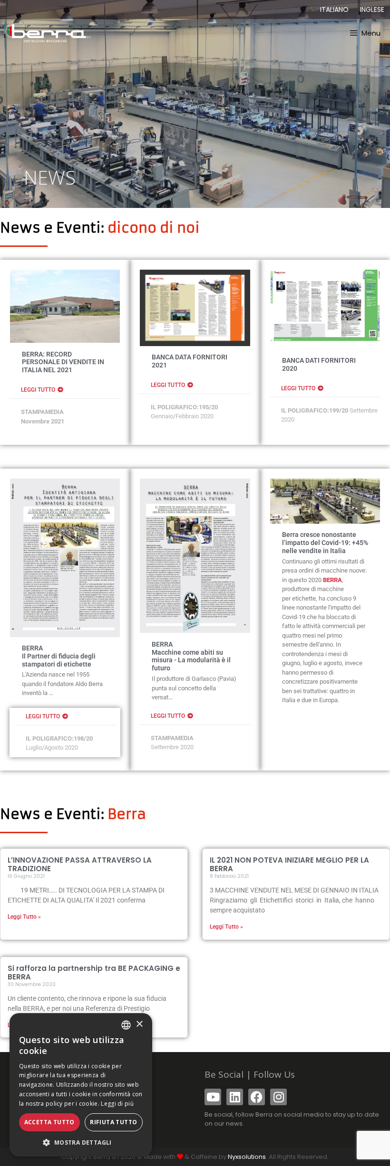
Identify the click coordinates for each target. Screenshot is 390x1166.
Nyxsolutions (247, 1156)
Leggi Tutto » (24, 916)
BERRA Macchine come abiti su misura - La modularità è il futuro (191, 656)
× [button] (139, 1024)
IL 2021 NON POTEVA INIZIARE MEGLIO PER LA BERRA (289, 864)
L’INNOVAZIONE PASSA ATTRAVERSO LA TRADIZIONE (80, 864)
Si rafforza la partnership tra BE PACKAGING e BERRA (94, 972)
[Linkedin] (234, 1097)
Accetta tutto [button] (49, 1122)
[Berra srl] (48, 33)
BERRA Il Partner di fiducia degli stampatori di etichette (59, 656)
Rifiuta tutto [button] (113, 1122)
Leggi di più (117, 1104)
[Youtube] (213, 1097)
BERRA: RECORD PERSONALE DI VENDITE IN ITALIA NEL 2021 (63, 362)
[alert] (81, 1085)
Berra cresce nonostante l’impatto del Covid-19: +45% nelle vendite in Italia (325, 543)
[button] (81, 1142)
